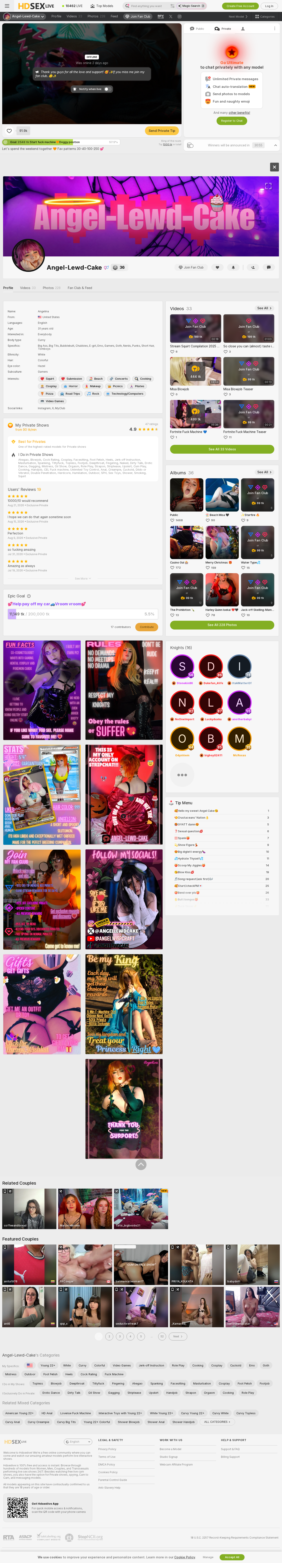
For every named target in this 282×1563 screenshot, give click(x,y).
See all (262, 308)
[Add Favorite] (9, 130)
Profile (56, 16)
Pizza (49, 393)
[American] (30, 1365)
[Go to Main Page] (36, 6)
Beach (98, 378)
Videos (74, 16)
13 (177, 615)
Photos (96, 16)
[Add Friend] (253, 267)
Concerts (121, 378)
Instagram (44, 408)
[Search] (172, 6)
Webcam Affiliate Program (176, 1464)
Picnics (118, 386)
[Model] (274, 167)
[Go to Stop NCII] (91, 1537)
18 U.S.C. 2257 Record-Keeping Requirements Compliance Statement (234, 1537)
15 (248, 567)
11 (230, 437)
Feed (114, 16)
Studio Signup (169, 1456)
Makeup (95, 386)
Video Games (55, 401)
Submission (74, 378)
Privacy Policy (107, 1449)
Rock (95, 393)
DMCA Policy (106, 1464)
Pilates (139, 386)
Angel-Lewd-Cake (18, 1355)
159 (213, 567)
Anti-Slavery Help (109, 1487)
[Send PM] (269, 267)
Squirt (50, 378)
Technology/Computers (127, 393)
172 (178, 567)
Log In (269, 6)
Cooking (145, 378)
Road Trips (73, 393)
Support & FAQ (230, 1449)
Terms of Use (106, 1456)
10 (248, 615)
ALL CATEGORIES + (217, 1421)
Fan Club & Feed (80, 288)
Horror (73, 386)
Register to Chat (232, 120)
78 (213, 615)
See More (81, 578)
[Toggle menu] (7, 6)
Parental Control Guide (112, 1480)
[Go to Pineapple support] (69, 1538)
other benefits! (239, 112)
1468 (179, 520)
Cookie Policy (184, 1557)
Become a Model (170, 1449)
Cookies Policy (108, 1472)
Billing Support (230, 1456)
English (74, 1441)
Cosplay (51, 386)
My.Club (60, 408)
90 (213, 520)
